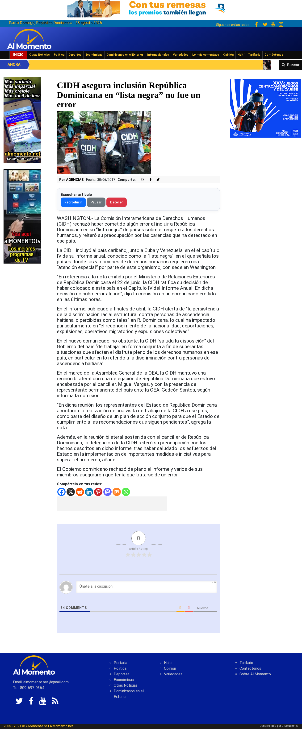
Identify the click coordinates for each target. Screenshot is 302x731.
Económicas (93, 54)
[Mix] (117, 492)
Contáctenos (273, 54)
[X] (71, 492)
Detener (116, 202)
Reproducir (73, 202)
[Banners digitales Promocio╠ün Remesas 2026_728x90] (151, 8)
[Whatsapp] (126, 492)
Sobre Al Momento (255, 674)
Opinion (170, 668)
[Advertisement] (112, 503)
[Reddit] (80, 492)
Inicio (18, 55)
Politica (120, 668)
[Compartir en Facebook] (148, 179)
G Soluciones (290, 725)
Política (59, 54)
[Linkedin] (89, 492)
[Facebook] (61, 492)
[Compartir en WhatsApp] (140, 179)
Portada (120, 663)
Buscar (293, 65)
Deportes (74, 54)
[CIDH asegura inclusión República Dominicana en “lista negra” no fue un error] (104, 142)
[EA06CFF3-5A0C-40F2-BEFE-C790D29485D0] (22, 216)
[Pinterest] (98, 492)
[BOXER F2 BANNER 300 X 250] (265, 108)
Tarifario (254, 54)
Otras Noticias (39, 54)
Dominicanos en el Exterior (124, 54)
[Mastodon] (107, 492)
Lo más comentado (205, 54)
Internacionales (158, 54)
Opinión (228, 54)
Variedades (180, 54)
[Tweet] (156, 179)
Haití (241, 54)
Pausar (96, 202)
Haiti (168, 663)
